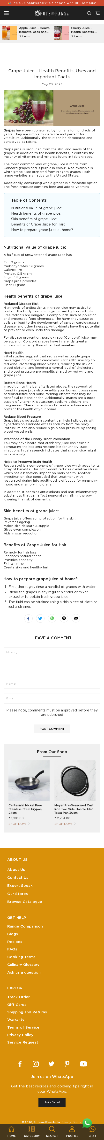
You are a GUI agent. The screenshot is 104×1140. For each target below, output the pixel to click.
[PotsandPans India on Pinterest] (67, 1064)
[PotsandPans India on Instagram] (36, 1064)
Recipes (14, 942)
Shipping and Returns (27, 1012)
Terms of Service (23, 1027)
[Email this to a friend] (76, 618)
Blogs (12, 934)
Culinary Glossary (23, 965)
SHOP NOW (17, 823)
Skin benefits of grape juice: (34, 219)
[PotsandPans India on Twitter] (51, 1064)
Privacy (66, 1122)
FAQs (12, 949)
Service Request (22, 1042)
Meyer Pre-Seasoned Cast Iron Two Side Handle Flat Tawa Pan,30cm (74, 809)
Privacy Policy (20, 1035)
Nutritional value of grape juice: (37, 208)
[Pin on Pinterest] (64, 618)
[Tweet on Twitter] (40, 618)
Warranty (15, 1020)
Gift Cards (16, 1005)
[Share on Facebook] (28, 618)
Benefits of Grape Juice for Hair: (38, 224)
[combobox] (89, 13)
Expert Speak (20, 885)
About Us (16, 870)
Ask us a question (24, 972)
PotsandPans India (47, 1122)
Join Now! (52, 1102)
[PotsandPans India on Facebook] (20, 1064)
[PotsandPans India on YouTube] (83, 1064)
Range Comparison (25, 926)
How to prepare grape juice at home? (42, 230)
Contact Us (17, 878)
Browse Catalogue (24, 902)
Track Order (18, 997)
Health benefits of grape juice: (36, 213)
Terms (77, 1122)
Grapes (9, 130)
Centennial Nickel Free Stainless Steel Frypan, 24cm (25, 809)
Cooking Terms (21, 957)
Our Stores (17, 894)
